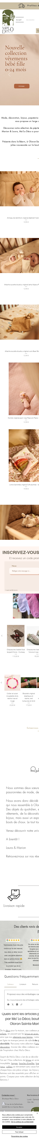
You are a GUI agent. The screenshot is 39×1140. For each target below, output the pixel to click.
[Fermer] (36, 1114)
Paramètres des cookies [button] (19, 1136)
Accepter (19, 1127)
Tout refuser (19, 1132)
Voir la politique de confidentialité (22, 1122)
